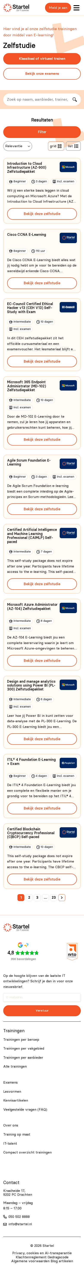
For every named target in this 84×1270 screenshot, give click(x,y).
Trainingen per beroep (21, 1039)
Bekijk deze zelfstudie (42, 214)
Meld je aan (58, 8)
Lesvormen (12, 1091)
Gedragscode (58, 1257)
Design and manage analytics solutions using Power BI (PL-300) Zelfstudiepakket (31, 686)
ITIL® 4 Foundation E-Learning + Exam (31, 762)
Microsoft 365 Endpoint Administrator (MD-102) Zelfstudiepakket (26, 386)
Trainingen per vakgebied (23, 1048)
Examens (10, 1082)
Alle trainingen (15, 1066)
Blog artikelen (62, 1261)
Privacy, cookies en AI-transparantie (42, 1253)
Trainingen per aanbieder (23, 1057)
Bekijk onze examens (42, 73)
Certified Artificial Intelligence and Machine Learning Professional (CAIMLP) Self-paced (32, 536)
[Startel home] (16, 8)
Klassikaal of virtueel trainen (42, 58)
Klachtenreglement (31, 1257)
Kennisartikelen (15, 1100)
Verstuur (42, 1010)
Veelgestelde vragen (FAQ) (25, 1109)
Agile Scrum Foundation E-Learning (29, 462)
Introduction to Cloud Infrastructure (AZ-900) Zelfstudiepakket (26, 168)
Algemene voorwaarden (30, 1261)
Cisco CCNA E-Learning (26, 235)
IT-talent (10, 1143)
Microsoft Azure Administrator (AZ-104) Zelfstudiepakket (32, 607)
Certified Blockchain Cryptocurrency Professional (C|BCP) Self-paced (30, 833)
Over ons (10, 1125)
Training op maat (16, 1134)
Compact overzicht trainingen (27, 1152)
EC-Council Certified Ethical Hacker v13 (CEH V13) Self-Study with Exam (30, 308)
